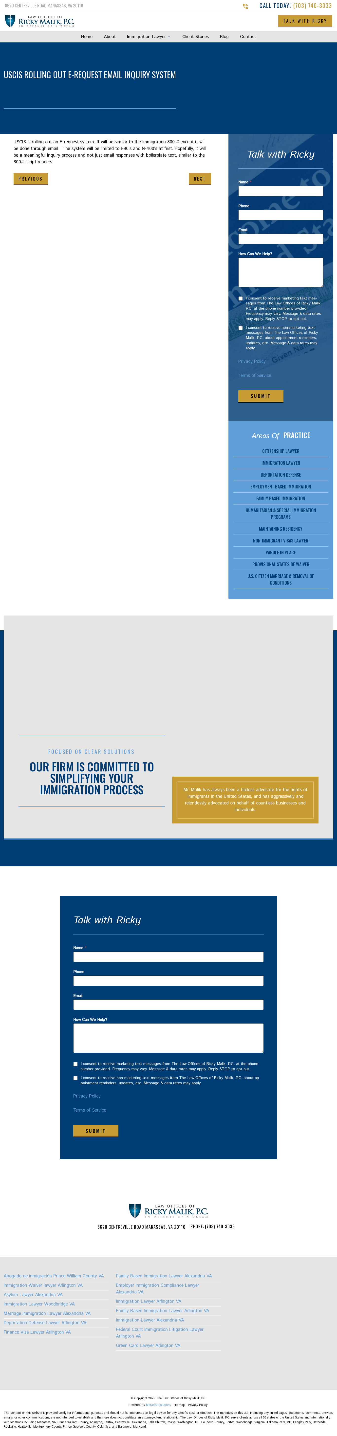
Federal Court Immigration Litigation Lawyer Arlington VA (160, 1333)
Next (200, 178)
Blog (224, 37)
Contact (248, 37)
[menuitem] (86, 37)
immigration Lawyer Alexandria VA (150, 1320)
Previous (31, 178)
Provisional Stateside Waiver (280, 564)
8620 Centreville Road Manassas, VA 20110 (141, 1227)
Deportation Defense (281, 474)
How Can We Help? (255, 254)
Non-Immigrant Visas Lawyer (280, 540)
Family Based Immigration (280, 498)
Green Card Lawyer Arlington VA (148, 1346)
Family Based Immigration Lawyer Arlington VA (162, 1311)
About (110, 37)
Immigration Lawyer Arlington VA (148, 1301)
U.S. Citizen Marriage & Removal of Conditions (280, 579)
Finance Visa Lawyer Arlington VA (37, 1332)
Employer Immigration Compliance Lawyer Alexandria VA (157, 1288)
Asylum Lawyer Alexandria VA (33, 1295)
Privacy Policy (252, 361)
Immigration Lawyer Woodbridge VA (39, 1304)
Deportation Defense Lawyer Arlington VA (45, 1323)
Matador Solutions (158, 1405)
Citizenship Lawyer (281, 451)
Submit (261, 395)
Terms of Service (254, 376)
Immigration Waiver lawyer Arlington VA (43, 1285)
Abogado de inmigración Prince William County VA (54, 1276)
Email (242, 230)
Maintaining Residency (280, 528)
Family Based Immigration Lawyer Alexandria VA (164, 1276)
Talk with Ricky (305, 21)
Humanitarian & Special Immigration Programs (281, 513)
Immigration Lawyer (146, 37)
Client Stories (195, 37)
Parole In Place (281, 552)
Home (87, 37)
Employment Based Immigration (280, 486)
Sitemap (179, 1405)
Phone (243, 206)
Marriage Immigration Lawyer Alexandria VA (47, 1313)
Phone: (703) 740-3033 (212, 1226)
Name (244, 182)
